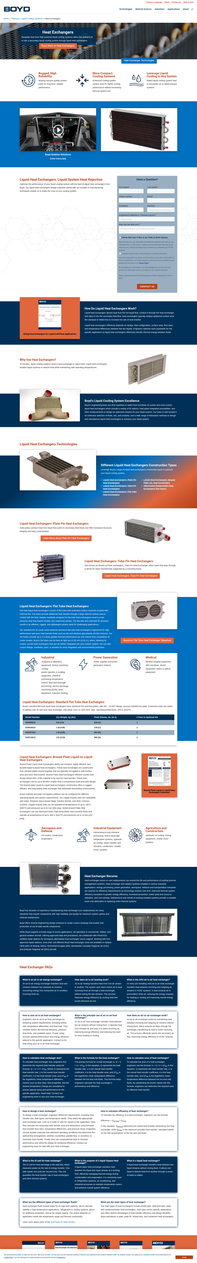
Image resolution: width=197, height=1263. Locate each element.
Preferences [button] (61, 1257)
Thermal (15, 19)
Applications (173, 9)
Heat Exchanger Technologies (139, 61)
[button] (50, 717)
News (167, 2)
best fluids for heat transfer (63, 1222)
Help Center (188, 2)
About (186, 9)
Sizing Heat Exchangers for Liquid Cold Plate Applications (49, 334)
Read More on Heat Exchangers (58, 46)
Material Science (143, 9)
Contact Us (176, 2)
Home (6, 19)
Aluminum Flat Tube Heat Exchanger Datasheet (147, 640)
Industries (159, 9)
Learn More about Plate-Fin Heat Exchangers (66, 538)
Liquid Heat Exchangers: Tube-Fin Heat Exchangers (131, 576)
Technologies (125, 9)
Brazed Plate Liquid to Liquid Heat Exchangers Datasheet (159, 791)
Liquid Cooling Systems (31, 19)
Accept (184, 1257)
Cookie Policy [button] (8, 1257)
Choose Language (154, 2)
